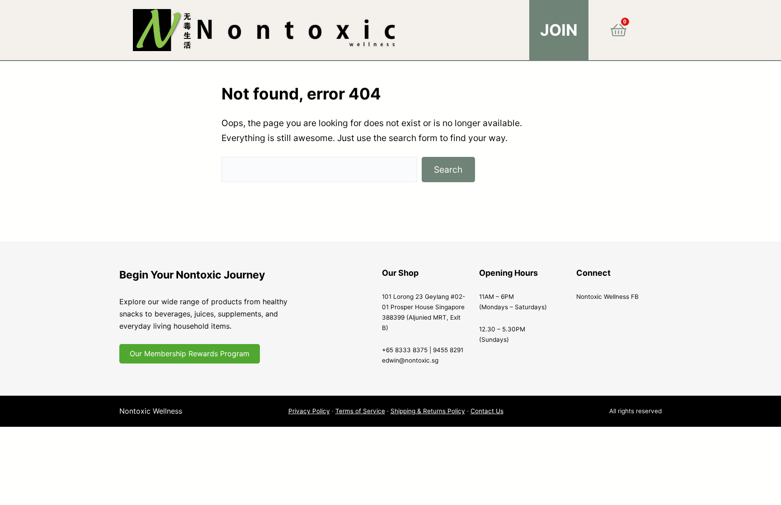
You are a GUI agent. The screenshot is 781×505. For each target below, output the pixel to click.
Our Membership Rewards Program (189, 353)
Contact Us (486, 411)
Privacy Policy (309, 411)
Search (448, 169)
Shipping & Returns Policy (427, 411)
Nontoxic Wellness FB (607, 296)
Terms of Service (360, 411)
